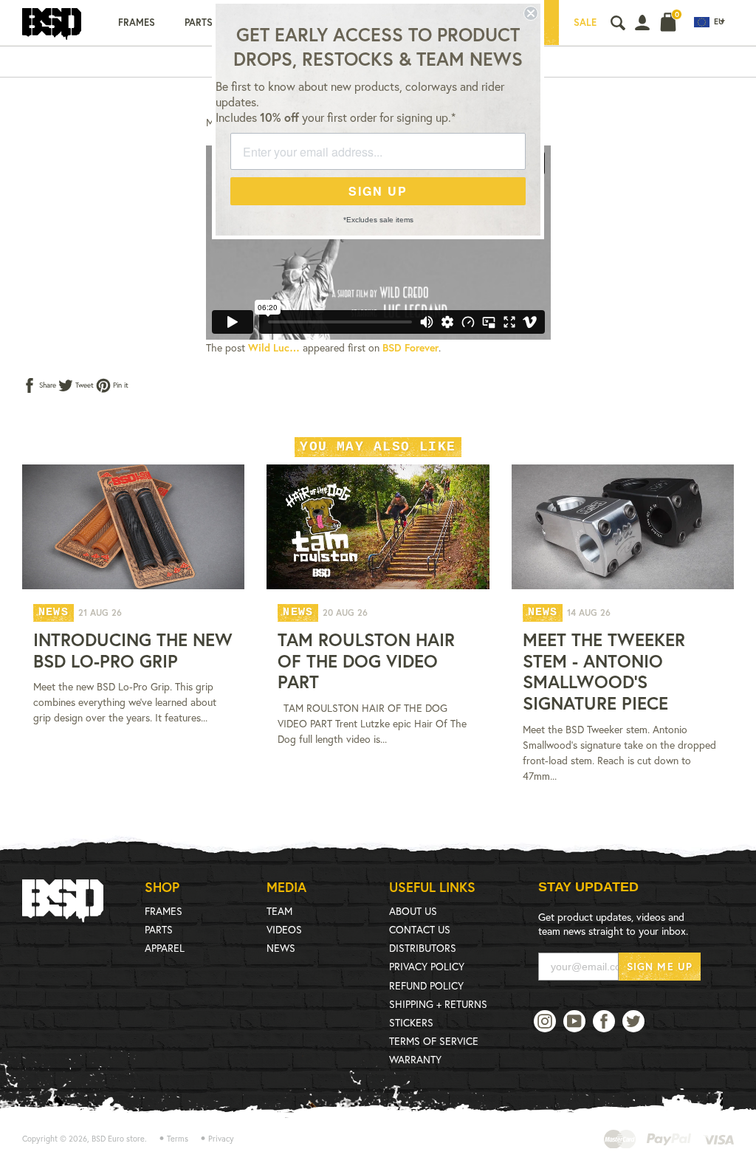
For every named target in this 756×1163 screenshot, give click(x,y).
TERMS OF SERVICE (433, 1041)
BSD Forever (410, 347)
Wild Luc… (274, 347)
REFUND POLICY (426, 985)
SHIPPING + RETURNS (438, 1004)
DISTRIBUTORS (422, 948)
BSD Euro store (118, 1138)
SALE (585, 22)
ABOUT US (413, 911)
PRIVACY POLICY (426, 966)
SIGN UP (378, 190)
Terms (177, 1138)
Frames (136, 22)
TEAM (279, 911)
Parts (199, 22)
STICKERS (411, 1022)
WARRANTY (415, 1059)
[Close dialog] (530, 13)
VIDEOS (284, 929)
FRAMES (163, 911)
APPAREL (165, 948)
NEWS (281, 948)
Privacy (221, 1138)
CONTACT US (419, 929)
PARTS (159, 929)
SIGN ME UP (660, 966)
